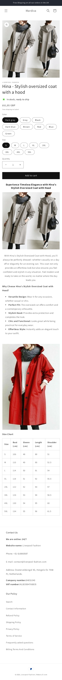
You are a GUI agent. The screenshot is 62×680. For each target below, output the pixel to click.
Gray (25, 120)
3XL (7, 152)
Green (8, 133)
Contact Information (16, 608)
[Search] (48, 10)
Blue (51, 126)
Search (9, 601)
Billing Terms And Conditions (20, 649)
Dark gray (10, 120)
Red (39, 126)
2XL (44, 145)
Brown (26, 126)
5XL (29, 152)
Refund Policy (12, 615)
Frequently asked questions (19, 642)
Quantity (6, 158)
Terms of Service (14, 635)
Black (38, 120)
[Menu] (6, 10)
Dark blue (10, 126)
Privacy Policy (12, 629)
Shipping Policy (13, 622)
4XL (18, 152)
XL (33, 145)
